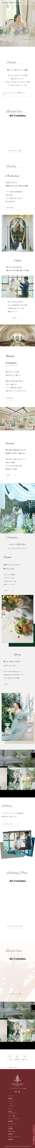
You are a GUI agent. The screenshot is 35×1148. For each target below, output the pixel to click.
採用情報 (10, 1139)
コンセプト (11, 1096)
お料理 (10, 1111)
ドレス (10, 1108)
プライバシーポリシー (14, 1136)
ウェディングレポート (14, 1118)
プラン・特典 (11, 1116)
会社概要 (10, 1128)
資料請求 (34, 1138)
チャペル (12, 1101)
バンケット (12, 1103)
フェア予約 (34, 1128)
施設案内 (10, 1098)
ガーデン (12, 1106)
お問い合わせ (11, 1131)
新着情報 (10, 1121)
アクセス (10, 1127)
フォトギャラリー (12, 1124)
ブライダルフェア (12, 1113)
